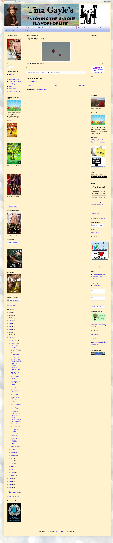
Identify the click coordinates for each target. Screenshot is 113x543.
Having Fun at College (15, 398)
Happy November (15, 446)
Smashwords (12, 89)
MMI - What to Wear (15, 377)
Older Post (82, 86)
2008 (10, 484)
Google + (95, 28)
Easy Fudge (96, 283)
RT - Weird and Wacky (15, 430)
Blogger (75, 531)
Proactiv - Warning (16, 350)
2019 (10, 315)
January (13, 475)
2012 (10, 335)
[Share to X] (55, 72)
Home (56, 86)
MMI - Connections (15, 353)
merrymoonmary (60, 531)
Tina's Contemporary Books (67, 28)
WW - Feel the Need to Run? (15, 368)
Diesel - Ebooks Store (15, 81)
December (14, 340)
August (13, 455)
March (13, 469)
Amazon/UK (12, 77)
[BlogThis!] (53, 72)
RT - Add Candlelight (14, 408)
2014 (10, 329)
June (12, 461)
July (12, 458)
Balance (13, 401)
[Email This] (51, 72)
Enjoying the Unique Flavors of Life (15, 28)
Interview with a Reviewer (15, 434)
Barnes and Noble (14, 79)
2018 (10, 318)
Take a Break (14, 394)
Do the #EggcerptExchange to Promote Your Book (39, 30)
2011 (10, 338)
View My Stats (95, 213)
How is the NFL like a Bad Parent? (15, 382)
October (13, 449)
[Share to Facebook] (56, 72)
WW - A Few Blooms (14, 346)
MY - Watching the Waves (15, 390)
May (12, 464)
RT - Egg (13, 387)
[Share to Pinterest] (58, 72)
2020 (10, 312)
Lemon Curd (96, 285)
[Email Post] (48, 72)
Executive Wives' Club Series (36, 28)
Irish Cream (96, 281)
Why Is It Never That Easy (15, 373)
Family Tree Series (52, 28)
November (14, 343)
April (12, 466)
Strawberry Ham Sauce (99, 274)
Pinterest (102, 28)
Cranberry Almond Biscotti (98, 277)
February (13, 472)
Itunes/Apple (12, 84)
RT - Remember (15, 357)
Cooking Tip (14, 424)
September (14, 452)
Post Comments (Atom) (40, 89)
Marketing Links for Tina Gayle (14, 30)
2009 (10, 481)
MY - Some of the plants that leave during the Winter (16, 362)
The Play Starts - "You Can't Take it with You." (16, 413)
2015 (10, 326)
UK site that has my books (14, 92)
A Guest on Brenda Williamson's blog (15, 440)
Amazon (11, 74)
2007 (10, 487)
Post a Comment (33, 81)
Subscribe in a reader (97, 205)
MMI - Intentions (15, 426)
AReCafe (93, 338)
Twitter (80, 28)
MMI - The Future (16, 404)
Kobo (10, 86)
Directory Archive (12, 305)
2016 (10, 323)
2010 (10, 478)
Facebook (87, 28)
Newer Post (30, 86)
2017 (10, 321)
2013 (10, 332)
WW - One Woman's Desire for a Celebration (16, 419)
